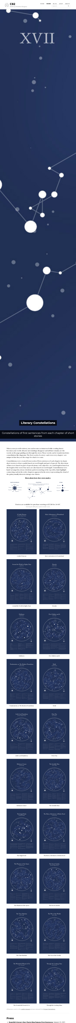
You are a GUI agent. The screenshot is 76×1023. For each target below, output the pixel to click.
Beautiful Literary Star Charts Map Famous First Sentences (31, 1022)
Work (48, 3)
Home (42, 3)
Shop (61, 3)
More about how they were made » (38, 478)
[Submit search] (68, 6)
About (67, 3)
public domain (25, 1009)
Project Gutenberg (49, 1009)
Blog (55, 3)
